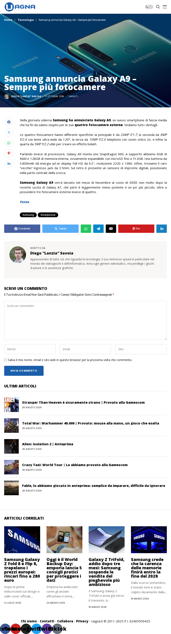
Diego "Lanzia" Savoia (26, 96)
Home (8, 19)
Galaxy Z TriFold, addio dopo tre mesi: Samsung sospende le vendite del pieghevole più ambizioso (106, 572)
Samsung (28, 214)
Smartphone (47, 214)
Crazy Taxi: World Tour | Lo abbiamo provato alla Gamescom (75, 465)
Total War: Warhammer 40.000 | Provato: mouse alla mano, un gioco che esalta (90, 423)
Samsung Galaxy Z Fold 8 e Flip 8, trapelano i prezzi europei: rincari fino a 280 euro (22, 570)
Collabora (65, 621)
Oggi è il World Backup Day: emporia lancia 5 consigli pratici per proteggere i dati (64, 570)
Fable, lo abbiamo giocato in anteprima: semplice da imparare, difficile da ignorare (93, 485)
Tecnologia (26, 19)
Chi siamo (29, 621)
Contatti (47, 621)
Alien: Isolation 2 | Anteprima (47, 444)
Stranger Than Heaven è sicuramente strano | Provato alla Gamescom (83, 402)
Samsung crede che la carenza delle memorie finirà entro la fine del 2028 (147, 568)
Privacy (82, 621)
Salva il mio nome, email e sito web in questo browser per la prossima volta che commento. (70, 360)
